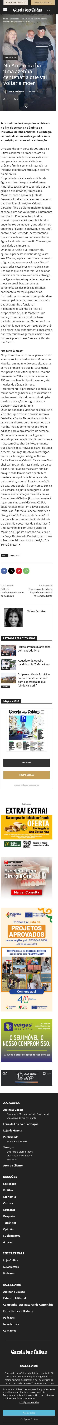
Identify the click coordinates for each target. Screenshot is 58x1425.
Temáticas (9, 1222)
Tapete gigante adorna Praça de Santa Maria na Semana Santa (40, 592)
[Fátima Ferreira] (5, 91)
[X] (11, 571)
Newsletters (11, 1267)
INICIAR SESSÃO (26, 774)
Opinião (8, 1229)
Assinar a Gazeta (14, 1291)
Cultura (8, 1203)
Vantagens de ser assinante (21, 1117)
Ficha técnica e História (18, 1311)
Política (8, 1190)
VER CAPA (26, 762)
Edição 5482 (14, 555)
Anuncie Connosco (17, 1141)
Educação (9, 1210)
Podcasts (9, 1273)
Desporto (9, 1216)
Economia (9, 1197)
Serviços (8, 1147)
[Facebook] (4, 571)
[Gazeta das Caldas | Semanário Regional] (27, 10)
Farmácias (12, 1159)
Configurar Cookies (29, 1419)
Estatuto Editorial (14, 1298)
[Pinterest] (19, 571)
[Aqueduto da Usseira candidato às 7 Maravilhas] (8, 664)
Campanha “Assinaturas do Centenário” (28, 1114)
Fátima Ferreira (16, 91)
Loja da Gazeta (12, 1130)
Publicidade (10, 1137)
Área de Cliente (13, 1165)
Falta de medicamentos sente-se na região (12, 592)
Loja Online (10, 1260)
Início (5, 18)
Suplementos (11, 1235)
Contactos (9, 1330)
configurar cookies (29, 1402)
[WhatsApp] (26, 571)
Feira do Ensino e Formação (21, 1124)
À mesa (8, 1242)
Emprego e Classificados (20, 1151)
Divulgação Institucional (19, 1155)
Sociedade (14, 18)
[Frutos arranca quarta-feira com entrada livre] (8, 650)
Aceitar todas (29, 1412)
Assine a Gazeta (13, 1110)
